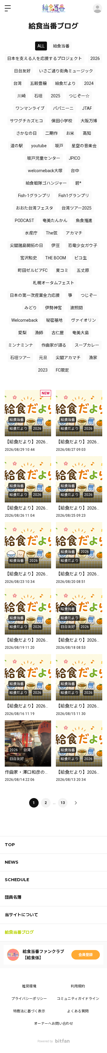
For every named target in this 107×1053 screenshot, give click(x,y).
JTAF (87, 108)
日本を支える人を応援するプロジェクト (44, 58)
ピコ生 (80, 258)
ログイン (97, 8)
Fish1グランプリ (74, 195)
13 (63, 803)
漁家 (93, 357)
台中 (75, 170)
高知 (87, 133)
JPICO (74, 158)
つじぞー (89, 295)
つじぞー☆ (79, 95)
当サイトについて (21, 914)
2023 (43, 370)
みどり (30, 307)
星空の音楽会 (84, 145)
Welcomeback (24, 320)
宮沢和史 (28, 258)
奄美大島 (80, 332)
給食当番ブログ (19, 932)
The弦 (51, 233)
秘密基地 (54, 320)
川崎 (22, 95)
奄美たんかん (55, 220)
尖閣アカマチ (68, 357)
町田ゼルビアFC (33, 270)
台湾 (17, 83)
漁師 (39, 332)
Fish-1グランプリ (34, 195)
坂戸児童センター (43, 158)
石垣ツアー (20, 357)
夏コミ (62, 270)
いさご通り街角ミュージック (66, 71)
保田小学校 (61, 120)
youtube (39, 145)
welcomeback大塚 (45, 170)
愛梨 (22, 332)
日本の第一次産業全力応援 (35, 295)
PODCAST (24, 220)
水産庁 (31, 233)
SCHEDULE (17, 879)
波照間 (76, 307)
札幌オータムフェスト (53, 282)
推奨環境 (29, 986)
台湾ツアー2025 (77, 208)
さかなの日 (26, 133)
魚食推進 (84, 220)
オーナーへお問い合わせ (53, 1024)
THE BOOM (55, 258)
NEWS (11, 862)
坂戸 (59, 145)
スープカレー (87, 345)
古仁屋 (57, 332)
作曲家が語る (53, 345)
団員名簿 (13, 897)
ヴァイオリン (83, 320)
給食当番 (61, 46)
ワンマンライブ (30, 108)
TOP (10, 844)
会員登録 (85, 955)
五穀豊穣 (38, 83)
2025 (55, 95)
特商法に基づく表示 (29, 1011)
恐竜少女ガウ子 (82, 245)
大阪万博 (89, 120)
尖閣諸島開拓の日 (26, 245)
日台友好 (22, 71)
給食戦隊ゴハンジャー (46, 183)
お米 (70, 133)
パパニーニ (63, 108)
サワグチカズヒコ (26, 120)
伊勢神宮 (53, 307)
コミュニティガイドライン (78, 999)
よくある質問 (78, 1011)
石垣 (38, 95)
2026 (95, 58)
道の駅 (16, 145)
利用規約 (78, 986)
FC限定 (62, 370)
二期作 (51, 133)
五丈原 (83, 270)
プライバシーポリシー (29, 999)
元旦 (43, 357)
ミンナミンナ (20, 345)
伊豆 (55, 245)
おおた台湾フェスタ (34, 208)
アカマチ (74, 233)
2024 (89, 83)
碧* (78, 183)
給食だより (65, 83)
